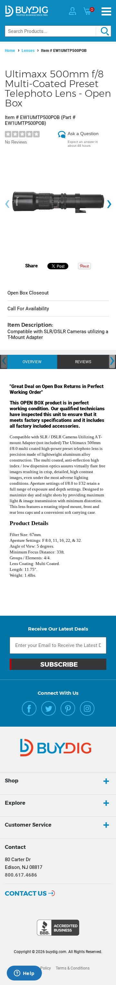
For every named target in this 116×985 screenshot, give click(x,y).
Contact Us (26, 893)
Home (10, 50)
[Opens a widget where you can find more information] (24, 974)
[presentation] (7, 204)
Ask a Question (83, 133)
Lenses (28, 50)
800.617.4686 (21, 875)
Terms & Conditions (73, 968)
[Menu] (106, 11)
